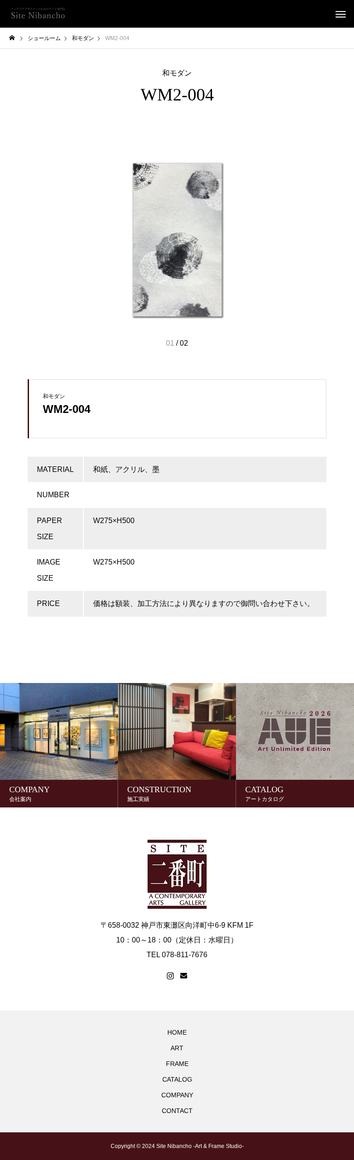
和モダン (177, 73)
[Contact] (183, 976)
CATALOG (177, 1079)
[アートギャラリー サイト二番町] (38, 14)
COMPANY (177, 1095)
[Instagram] (170, 976)
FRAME (177, 1063)
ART (177, 1048)
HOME (177, 1032)
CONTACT (177, 1110)
